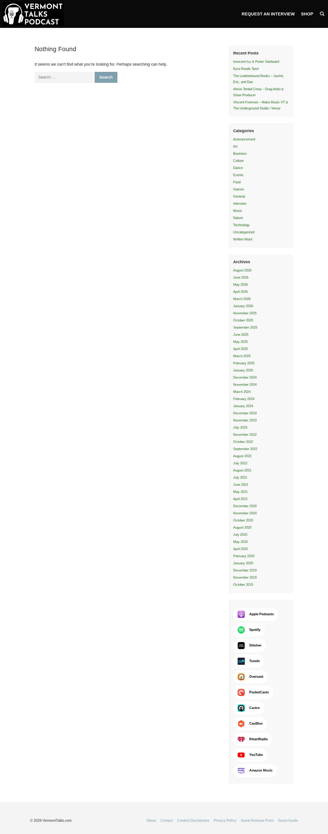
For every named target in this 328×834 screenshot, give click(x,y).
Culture (238, 161)
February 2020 (243, 556)
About (151, 820)
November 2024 (245, 384)
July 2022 (240, 463)
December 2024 (245, 377)
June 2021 (240, 484)
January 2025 (243, 370)
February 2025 (243, 363)
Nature (238, 218)
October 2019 (243, 584)
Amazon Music (260, 770)
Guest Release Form (257, 820)
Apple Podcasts (261, 614)
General (239, 196)
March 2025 (242, 356)
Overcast (256, 676)
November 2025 (245, 313)
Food (237, 182)
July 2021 (240, 477)
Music (237, 211)
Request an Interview (268, 14)
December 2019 (245, 570)
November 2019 (245, 577)
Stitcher (255, 645)
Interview (239, 203)
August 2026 (242, 270)
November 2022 (245, 434)
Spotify (254, 630)
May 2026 (240, 284)
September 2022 (245, 449)
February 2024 (243, 399)
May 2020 (240, 542)
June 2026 (240, 277)
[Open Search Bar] (322, 14)
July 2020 (240, 534)
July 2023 (240, 427)
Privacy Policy (225, 820)
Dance (238, 168)
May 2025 (240, 342)
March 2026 (242, 299)
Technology (241, 225)
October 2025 (243, 320)
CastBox (256, 723)
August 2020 (242, 527)
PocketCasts (259, 692)
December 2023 (245, 413)
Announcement (244, 139)
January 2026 (243, 306)
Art (235, 146)
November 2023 (245, 420)
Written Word (242, 239)
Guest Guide (288, 820)
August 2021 (242, 470)
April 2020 (240, 549)
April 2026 (240, 292)
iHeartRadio (258, 739)
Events (238, 175)
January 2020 (243, 563)
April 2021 (240, 499)
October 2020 (243, 520)
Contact (166, 820)
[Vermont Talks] (34, 14)
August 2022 (242, 456)
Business (240, 153)
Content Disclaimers (193, 820)
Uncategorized (243, 232)
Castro (254, 708)
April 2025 (240, 349)
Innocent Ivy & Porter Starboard (256, 61)
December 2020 (245, 506)
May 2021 (240, 492)
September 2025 (245, 327)
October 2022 (243, 442)
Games (238, 189)
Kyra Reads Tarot (246, 69)
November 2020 (245, 513)
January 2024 (243, 406)
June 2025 (240, 334)
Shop (307, 14)
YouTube (256, 755)
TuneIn (254, 661)
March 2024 (242, 392)
